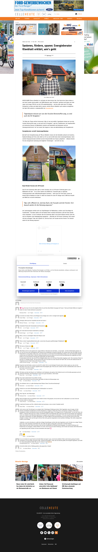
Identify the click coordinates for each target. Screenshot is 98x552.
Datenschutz (50, 544)
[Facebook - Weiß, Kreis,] (41, 532)
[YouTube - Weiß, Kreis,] (45, 532)
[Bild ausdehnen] (35, 163)
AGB (56, 544)
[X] (49, 532)
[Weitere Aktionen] (75, 42)
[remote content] (49, 243)
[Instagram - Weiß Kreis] (52, 532)
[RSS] (56, 532)
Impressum (43, 544)
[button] (47, 18)
